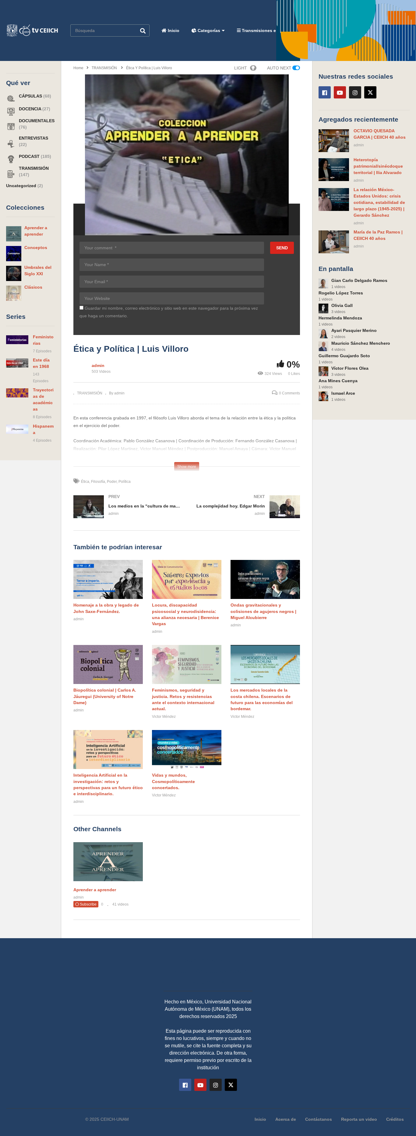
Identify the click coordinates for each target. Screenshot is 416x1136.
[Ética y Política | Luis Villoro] (108, 579)
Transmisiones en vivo (265, 30)
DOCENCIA (30, 108)
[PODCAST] (11, 159)
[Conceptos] (13, 253)
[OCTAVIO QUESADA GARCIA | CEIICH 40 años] (334, 140)
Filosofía (98, 481)
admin (98, 365)
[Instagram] (355, 92)
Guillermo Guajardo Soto (344, 355)
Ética (85, 481)
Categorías (208, 30)
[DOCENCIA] (11, 111)
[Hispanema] (17, 429)
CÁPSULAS (31, 96)
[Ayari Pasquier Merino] (323, 333)
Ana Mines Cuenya (338, 380)
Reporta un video (359, 1119)
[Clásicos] (13, 293)
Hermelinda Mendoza (340, 317)
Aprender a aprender (94, 889)
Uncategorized (21, 185)
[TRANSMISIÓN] (11, 174)
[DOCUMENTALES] (11, 126)
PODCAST (30, 156)
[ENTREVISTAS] (11, 143)
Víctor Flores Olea (349, 368)
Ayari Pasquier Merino (354, 330)
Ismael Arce (343, 393)
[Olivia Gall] (323, 308)
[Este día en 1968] (17, 363)
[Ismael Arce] (323, 396)
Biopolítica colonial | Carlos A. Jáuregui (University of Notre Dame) (104, 696)
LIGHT (240, 68)
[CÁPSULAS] (11, 98)
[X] (370, 92)
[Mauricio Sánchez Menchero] (323, 346)
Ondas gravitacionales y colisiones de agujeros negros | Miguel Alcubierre (263, 611)
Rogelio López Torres (341, 292)
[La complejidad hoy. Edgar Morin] (246, 512)
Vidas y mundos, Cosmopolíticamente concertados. (173, 781)
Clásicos (33, 287)
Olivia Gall (342, 305)
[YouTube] (340, 92)
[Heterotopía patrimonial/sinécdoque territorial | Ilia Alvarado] (334, 169)
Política (124, 481)
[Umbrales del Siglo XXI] (13, 273)
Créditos (395, 1119)
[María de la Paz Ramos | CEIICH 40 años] (334, 241)
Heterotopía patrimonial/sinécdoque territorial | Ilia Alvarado (378, 166)
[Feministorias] (17, 339)
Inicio (173, 30)
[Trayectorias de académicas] (17, 392)
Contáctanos (318, 1119)
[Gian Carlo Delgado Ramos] (323, 283)
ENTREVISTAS (33, 138)
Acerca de (285, 1119)
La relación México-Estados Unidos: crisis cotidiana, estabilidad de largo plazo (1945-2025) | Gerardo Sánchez (379, 202)
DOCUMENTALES (37, 120)
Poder (112, 481)
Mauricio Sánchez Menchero (360, 343)
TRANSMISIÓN (34, 168)
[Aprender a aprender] (13, 233)
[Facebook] (325, 92)
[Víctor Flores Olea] (323, 371)
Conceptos (35, 247)
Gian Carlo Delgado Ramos (359, 280)
